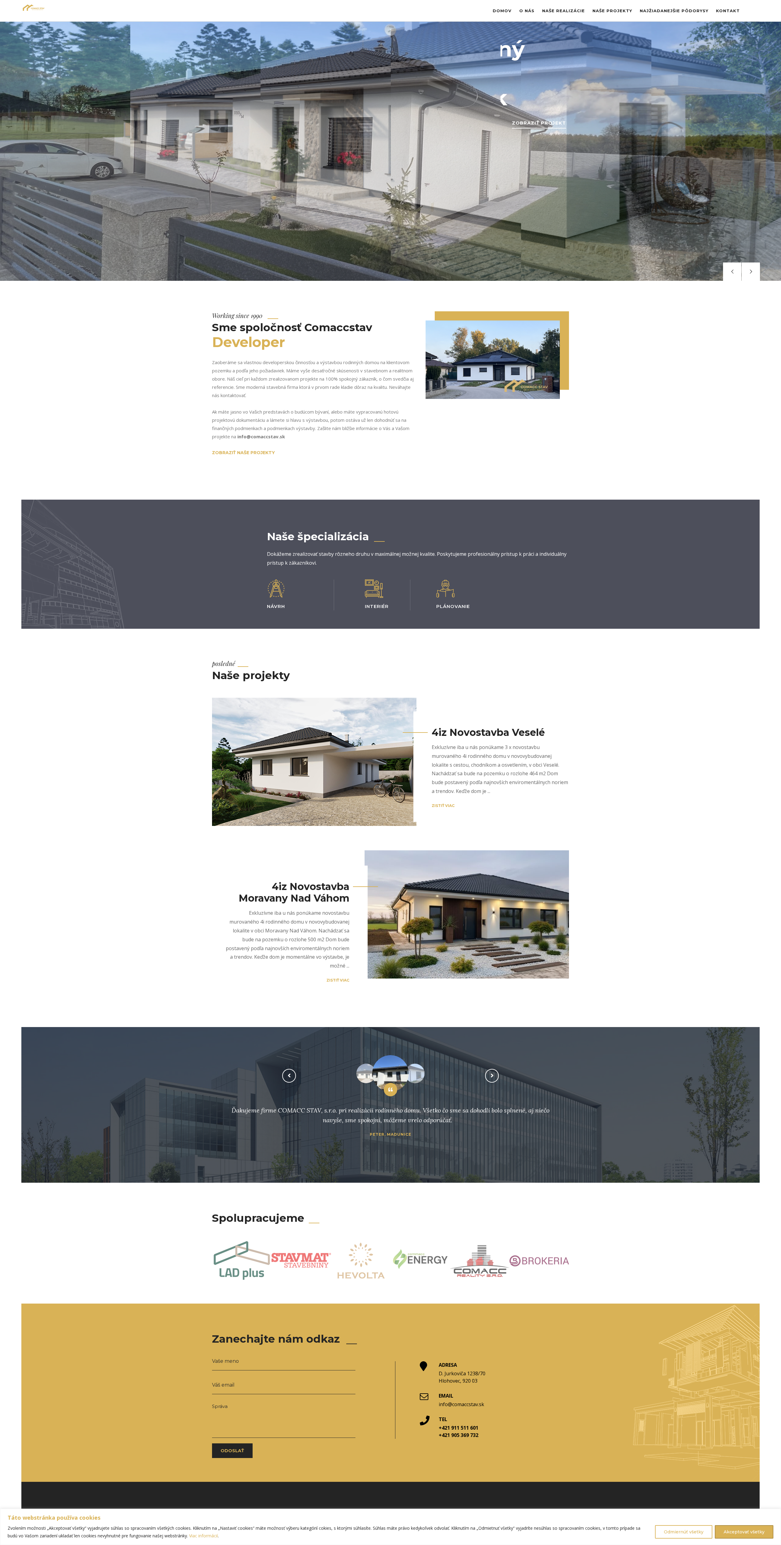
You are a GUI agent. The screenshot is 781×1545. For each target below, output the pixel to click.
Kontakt (728, 10)
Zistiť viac (443, 805)
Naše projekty (612, 10)
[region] (390, 1527)
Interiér (377, 606)
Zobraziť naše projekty (243, 452)
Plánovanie (453, 606)
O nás (526, 10)
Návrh (276, 606)
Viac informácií (203, 1536)
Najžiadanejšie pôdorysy (674, 10)
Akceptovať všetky (744, 1532)
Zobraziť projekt (539, 123)
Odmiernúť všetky (684, 1532)
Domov (502, 10)
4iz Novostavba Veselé (488, 732)
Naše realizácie (563, 10)
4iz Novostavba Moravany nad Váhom (294, 892)
